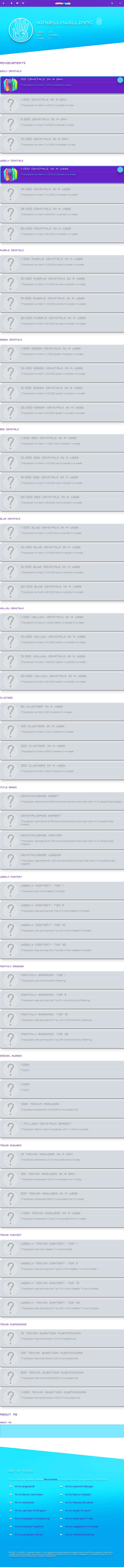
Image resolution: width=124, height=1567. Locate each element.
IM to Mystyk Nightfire (29, 1526)
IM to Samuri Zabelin (78, 1494)
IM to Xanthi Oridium (78, 1510)
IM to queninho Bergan (79, 1486)
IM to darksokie (24, 1502)
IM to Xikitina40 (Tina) (79, 1518)
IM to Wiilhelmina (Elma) (79, 1534)
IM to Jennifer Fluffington (30, 1510)
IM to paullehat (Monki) (29, 1534)
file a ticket (50, 1479)
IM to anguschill (24, 1486)
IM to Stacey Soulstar (79, 1502)
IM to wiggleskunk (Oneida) (81, 1526)
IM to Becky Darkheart (29, 1494)
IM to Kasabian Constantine (32, 1518)
